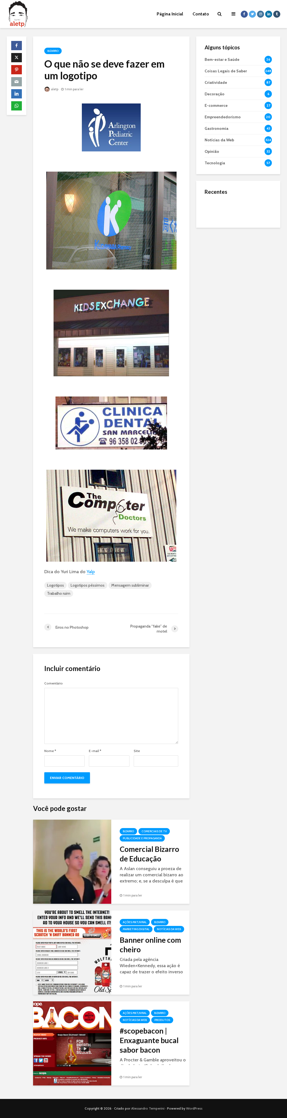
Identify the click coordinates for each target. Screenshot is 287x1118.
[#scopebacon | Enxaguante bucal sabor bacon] (72, 1043)
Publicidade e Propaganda (142, 838)
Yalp (91, 571)
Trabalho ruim (58, 593)
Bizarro (53, 51)
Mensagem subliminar (130, 585)
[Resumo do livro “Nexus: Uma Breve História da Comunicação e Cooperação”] (216, 231)
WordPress (194, 1108)
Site (137, 751)
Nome (50, 751)
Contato (201, 14)
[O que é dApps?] (216, 209)
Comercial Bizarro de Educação (149, 854)
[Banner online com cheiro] (72, 952)
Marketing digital (136, 929)
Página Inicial (170, 14)
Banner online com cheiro (150, 944)
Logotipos (55, 585)
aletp (54, 89)
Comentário (53, 683)
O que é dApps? (245, 203)
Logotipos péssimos (88, 585)
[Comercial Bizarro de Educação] (72, 861)
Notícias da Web (169, 929)
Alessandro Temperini (148, 1108)
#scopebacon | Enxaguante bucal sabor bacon (149, 1040)
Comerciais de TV (154, 831)
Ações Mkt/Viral (135, 922)
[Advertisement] (238, 269)
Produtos (162, 1020)
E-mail (95, 751)
